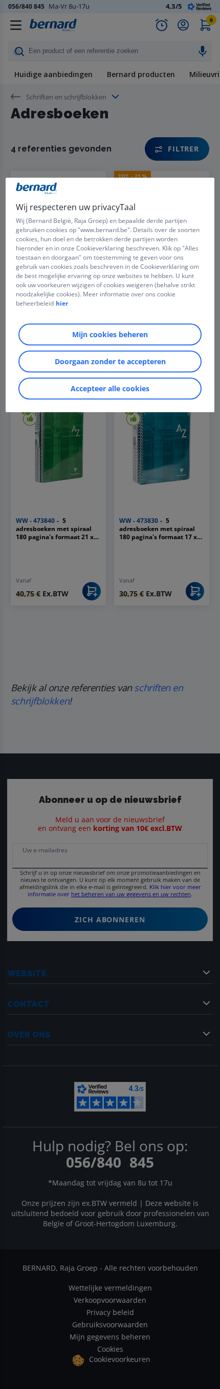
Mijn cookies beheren (110, 335)
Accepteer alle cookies (110, 389)
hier (62, 303)
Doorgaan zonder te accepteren (110, 362)
